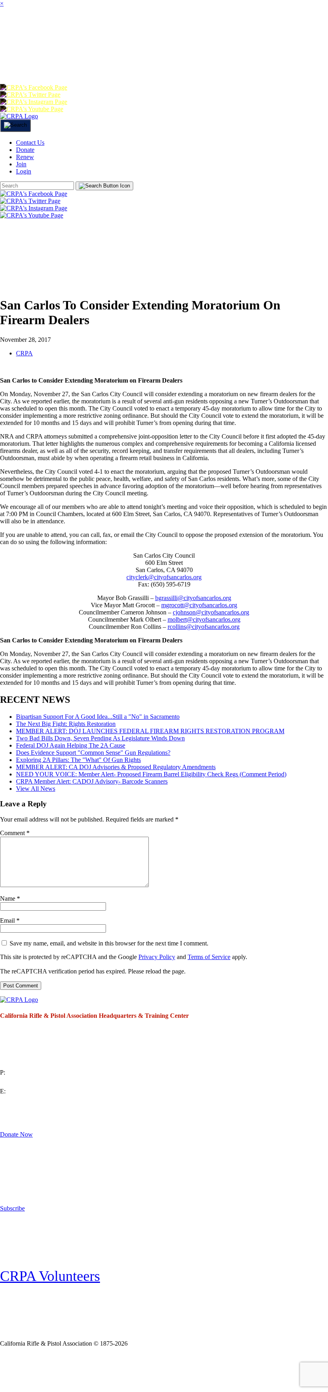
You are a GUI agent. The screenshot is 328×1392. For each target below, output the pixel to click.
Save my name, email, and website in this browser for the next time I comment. (109, 943)
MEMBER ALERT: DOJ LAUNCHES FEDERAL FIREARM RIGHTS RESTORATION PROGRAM (150, 731)
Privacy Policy (156, 956)
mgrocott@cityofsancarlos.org (199, 605)
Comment (15, 833)
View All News (35, 788)
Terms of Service (209, 956)
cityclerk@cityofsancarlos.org (164, 577)
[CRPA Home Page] (19, 999)
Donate (103, 61)
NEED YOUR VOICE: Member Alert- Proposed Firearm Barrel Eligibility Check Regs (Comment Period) (151, 774)
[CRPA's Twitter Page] (30, 94)
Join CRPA (37, 1369)
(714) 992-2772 (20, 1082)
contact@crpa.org (22, 1100)
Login (202, 61)
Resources (278, 29)
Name (10, 898)
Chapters (111, 29)
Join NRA (95, 1369)
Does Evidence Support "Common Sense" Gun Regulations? (93, 752)
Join (74, 29)
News (200, 29)
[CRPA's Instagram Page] (33, 101)
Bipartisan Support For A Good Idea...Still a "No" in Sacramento (98, 716)
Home (11, 29)
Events (234, 29)
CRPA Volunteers (50, 1276)
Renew (141, 61)
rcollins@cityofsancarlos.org (204, 626)
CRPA (24, 353)
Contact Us (30, 142)
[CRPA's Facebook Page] (33, 87)
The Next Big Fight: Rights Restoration (66, 723)
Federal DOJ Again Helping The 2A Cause (70, 745)
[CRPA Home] (19, 116)
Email (10, 920)
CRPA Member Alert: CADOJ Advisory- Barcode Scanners (92, 781)
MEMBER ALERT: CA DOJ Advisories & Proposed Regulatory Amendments (116, 767)
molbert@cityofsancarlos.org (204, 619)
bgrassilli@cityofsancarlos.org (193, 597)
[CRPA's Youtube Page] (31, 109)
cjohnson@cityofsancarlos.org (211, 612)
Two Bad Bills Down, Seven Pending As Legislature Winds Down (100, 738)
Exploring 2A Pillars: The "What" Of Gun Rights (78, 759)
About (44, 29)
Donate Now (16, 1134)
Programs (160, 29)
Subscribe (12, 1208)
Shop (13, 61)
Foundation (56, 61)
